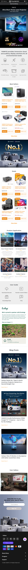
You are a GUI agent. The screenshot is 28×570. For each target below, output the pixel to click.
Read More (4, 387)
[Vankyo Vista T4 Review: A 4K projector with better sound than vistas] (14, 441)
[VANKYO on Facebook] (7, 539)
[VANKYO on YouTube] (11, 539)
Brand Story (5, 553)
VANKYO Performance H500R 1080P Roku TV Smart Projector (20, 101)
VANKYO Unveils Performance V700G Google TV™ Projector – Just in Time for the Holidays (13, 420)
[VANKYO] (14, 1)
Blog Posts (14, 350)
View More (14, 136)
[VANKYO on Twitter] (4, 539)
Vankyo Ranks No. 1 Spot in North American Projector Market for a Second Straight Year (12, 382)
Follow (5, 535)
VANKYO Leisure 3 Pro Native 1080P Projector (20, 125)
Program (4, 556)
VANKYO (8, 562)
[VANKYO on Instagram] (17, 539)
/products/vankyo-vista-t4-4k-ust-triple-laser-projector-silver (14, 26)
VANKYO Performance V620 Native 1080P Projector (7, 213)
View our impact (6, 322)
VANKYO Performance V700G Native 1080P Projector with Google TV (7, 126)
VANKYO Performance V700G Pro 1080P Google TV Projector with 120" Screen (7, 101)
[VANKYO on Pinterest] (14, 539)
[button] (25, 481)
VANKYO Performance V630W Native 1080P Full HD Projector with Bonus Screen (20, 188)
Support (4, 559)
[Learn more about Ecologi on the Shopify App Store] (14, 308)
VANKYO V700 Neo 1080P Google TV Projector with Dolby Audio (7, 188)
